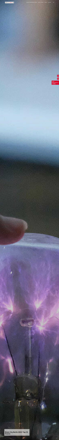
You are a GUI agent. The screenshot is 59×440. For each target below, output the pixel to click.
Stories (46, 2)
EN (53, 2)
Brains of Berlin (41, 2)
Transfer (49, 2)
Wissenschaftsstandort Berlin (31, 2)
